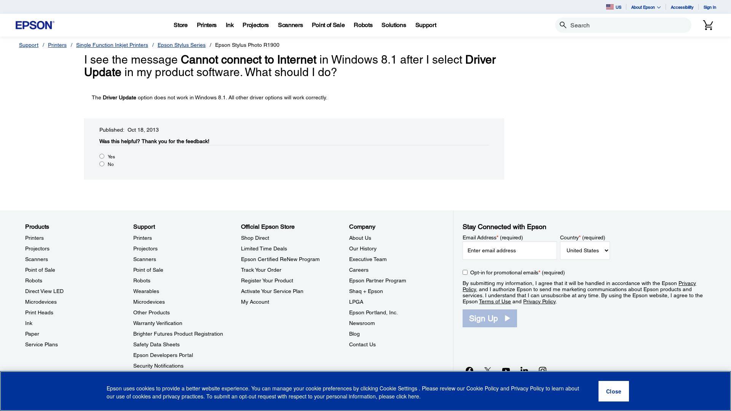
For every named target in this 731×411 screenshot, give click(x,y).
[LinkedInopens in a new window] (524, 370)
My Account (255, 302)
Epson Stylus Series (182, 45)
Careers (359, 270)
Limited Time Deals (264, 248)
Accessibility (682, 7)
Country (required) (582, 237)
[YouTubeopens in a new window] (506, 370)
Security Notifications (158, 366)
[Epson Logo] (35, 25)
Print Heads (39, 312)
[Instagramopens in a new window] (542, 370)
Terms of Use (495, 301)
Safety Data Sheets (156, 344)
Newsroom (362, 323)
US (618, 7)
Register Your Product (267, 280)
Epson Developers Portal (163, 355)
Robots (33, 280)
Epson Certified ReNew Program (280, 259)
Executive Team (368, 259)
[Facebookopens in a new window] (469, 370)
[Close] (614, 391)
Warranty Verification (157, 323)
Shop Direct (255, 238)
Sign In (710, 7)
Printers (57, 45)
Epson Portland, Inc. (373, 312)
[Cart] (708, 25)
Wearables (146, 291)
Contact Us (362, 344)
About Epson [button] (643, 7)
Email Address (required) (493, 237)
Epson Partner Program (377, 280)
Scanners (36, 259)
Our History (363, 248)
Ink (28, 323)
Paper (32, 334)
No (111, 164)
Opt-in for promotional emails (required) (517, 272)
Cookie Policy (482, 388)
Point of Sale (40, 270)
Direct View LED (44, 291)
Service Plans (41, 344)
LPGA (356, 302)
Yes (111, 156)
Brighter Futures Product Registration (178, 334)
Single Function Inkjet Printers (112, 45)
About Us (360, 238)
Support (28, 45)
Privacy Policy (539, 301)
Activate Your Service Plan (272, 291)
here (413, 396)
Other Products (151, 312)
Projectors (37, 248)
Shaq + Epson (366, 291)
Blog (354, 334)
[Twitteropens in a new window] (488, 370)
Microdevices (41, 302)
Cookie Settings (399, 388)
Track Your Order (261, 270)
